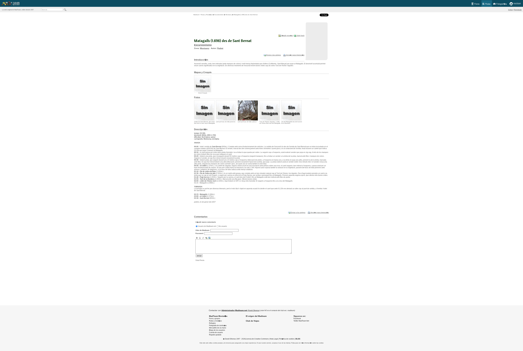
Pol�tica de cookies (286, 339)
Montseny (229, 14)
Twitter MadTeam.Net (301, 321)
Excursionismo (218, 14)
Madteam (196, 14)
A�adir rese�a (287, 36)
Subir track (300, 36)
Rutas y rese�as (215, 321)
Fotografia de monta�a (217, 325)
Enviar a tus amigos (273, 55)
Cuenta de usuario (216, 332)
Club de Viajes (252, 321)
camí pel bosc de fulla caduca (247, 121)
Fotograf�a (501, 4)
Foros (477, 4)
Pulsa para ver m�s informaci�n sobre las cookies (307, 343)
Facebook (297, 319)
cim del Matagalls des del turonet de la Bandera (291, 122)
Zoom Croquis (202, 93)
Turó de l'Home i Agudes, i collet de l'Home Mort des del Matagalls (269, 122)
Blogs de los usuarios (217, 330)
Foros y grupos (214, 319)
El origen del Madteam (256, 316)
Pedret (220, 48)
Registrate (518, 10)
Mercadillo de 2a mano (217, 328)
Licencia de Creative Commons (257, 339)
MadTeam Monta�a (218, 316)
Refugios (212, 323)
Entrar (510, 10)
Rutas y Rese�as (206, 14)
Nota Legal (274, 339)
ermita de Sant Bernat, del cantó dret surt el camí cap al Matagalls (204, 122)
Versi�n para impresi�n (294, 55)
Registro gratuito (215, 335)
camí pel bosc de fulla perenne (225, 121)
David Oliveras (230, 339)
